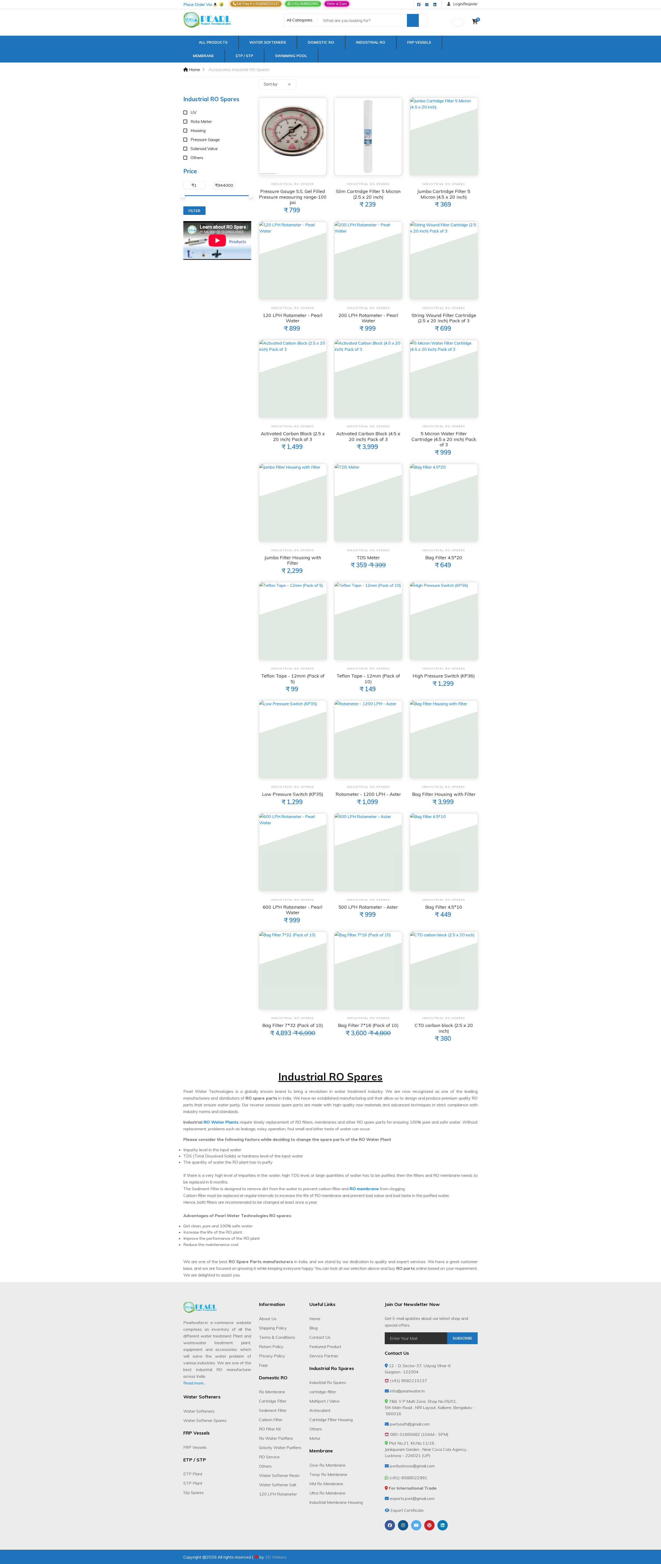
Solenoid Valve (204, 148)
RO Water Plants (221, 1122)
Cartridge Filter (272, 1401)
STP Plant (192, 1483)
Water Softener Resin (279, 1475)
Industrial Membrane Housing (336, 1502)
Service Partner (323, 1355)
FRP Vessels (419, 42)
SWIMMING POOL (291, 55)
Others (197, 157)
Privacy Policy (272, 1355)
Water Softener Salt (277, 1484)
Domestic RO (321, 42)
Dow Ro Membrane (327, 1465)
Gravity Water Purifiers (280, 1447)
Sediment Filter (273, 1410)
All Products (211, 42)
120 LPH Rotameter (278, 1494)
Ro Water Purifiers (276, 1438)
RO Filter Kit (270, 1428)
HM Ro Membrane (326, 1483)
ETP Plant (192, 1473)
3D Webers (276, 1557)
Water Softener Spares (204, 1420)
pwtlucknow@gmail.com (412, 1465)
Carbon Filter (270, 1419)
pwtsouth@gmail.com (410, 1424)
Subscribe (462, 1338)
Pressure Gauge (205, 139)
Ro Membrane (272, 1391)
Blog (313, 1327)
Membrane (203, 55)
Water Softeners (267, 42)
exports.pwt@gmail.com (412, 1498)
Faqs (263, 1365)
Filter (194, 210)
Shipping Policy (273, 1327)
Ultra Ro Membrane (327, 1493)
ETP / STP (244, 55)
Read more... (194, 1383)
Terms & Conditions (277, 1337)
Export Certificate (407, 1510)
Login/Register (465, 4)
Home (194, 69)
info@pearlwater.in (407, 1391)
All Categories (299, 19)
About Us (268, 1318)
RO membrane (364, 1188)
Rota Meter (201, 121)
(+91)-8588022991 (304, 4)
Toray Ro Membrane (328, 1474)
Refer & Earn (337, 4)
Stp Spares (193, 1492)
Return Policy (271, 1346)
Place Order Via (198, 4)
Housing (198, 130)
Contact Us (319, 1337)
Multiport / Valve (324, 1401)
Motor (314, 1438)
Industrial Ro (370, 42)
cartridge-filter (322, 1391)
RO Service (269, 1456)
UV (193, 112)
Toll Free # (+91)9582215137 (257, 4)
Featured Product (325, 1346)
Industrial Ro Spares (327, 1382)
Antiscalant (319, 1410)
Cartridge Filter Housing (331, 1419)
